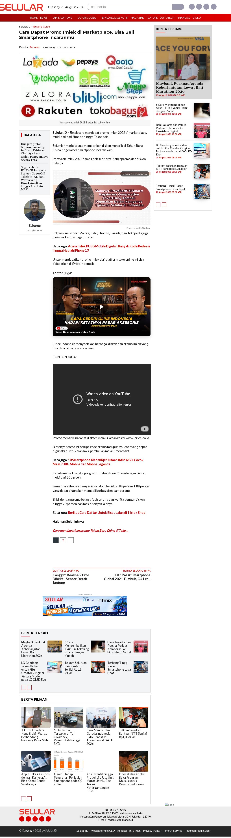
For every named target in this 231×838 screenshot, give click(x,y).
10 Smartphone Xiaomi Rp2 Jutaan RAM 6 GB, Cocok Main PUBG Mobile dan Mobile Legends (98, 462)
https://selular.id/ (34, 230)
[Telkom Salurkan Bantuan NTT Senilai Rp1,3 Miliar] (98, 667)
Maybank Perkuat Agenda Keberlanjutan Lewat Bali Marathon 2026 (33, 649)
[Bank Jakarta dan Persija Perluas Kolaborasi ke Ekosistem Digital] (141, 646)
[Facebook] (192, 7)
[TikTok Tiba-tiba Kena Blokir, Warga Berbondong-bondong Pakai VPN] (36, 717)
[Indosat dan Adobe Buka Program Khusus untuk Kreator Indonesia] (133, 761)
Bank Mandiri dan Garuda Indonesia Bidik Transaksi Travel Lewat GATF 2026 (99, 737)
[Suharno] (34, 210)
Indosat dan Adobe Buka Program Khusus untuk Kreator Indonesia (132, 779)
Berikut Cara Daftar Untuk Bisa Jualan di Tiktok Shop (106, 513)
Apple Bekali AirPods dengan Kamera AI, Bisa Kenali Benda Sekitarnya (35, 779)
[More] (147, 47)
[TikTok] (35, 819)
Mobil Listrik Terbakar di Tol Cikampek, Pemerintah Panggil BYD (67, 737)
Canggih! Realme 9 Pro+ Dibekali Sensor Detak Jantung (71, 579)
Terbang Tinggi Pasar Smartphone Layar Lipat (119, 668)
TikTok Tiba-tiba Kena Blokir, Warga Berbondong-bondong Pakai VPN (35, 735)
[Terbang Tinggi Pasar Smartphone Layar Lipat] (141, 667)
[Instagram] (199, 7)
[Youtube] (214, 7)
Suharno (34, 47)
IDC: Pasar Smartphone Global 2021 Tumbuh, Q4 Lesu (127, 577)
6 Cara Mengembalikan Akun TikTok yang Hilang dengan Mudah (76, 649)
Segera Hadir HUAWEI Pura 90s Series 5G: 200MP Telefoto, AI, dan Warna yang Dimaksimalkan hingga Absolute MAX (33, 178)
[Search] (178, 7)
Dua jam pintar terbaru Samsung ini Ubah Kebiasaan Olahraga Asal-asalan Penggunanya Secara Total (34, 152)
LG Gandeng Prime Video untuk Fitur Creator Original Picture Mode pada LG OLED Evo (33, 671)
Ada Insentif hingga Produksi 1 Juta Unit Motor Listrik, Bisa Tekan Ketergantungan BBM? (100, 782)
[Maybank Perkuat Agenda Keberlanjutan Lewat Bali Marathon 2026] (54, 646)
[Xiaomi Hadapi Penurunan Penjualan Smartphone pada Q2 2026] (68, 761)
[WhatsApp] (130, 47)
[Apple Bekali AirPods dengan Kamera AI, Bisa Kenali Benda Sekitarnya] (36, 761)
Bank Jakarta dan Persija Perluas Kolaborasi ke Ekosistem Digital (119, 647)
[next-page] (29, 687)
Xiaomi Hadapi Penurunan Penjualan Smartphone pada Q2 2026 (68, 779)
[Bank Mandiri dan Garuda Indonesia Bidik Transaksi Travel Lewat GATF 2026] (101, 717)
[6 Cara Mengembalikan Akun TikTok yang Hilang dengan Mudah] (98, 646)
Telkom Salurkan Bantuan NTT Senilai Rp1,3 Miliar (75, 668)
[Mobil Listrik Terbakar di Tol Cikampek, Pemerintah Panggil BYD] (68, 717)
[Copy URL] (138, 47)
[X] (206, 7)
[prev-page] (23, 687)
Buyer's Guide (41, 27)
